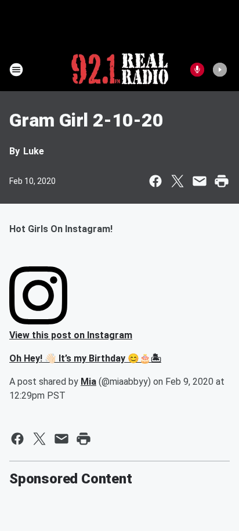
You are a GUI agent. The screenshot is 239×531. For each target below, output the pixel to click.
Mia (88, 381)
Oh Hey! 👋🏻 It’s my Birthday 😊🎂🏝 (85, 358)
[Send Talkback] (197, 70)
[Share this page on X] (177, 181)
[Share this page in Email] (199, 181)
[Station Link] (120, 69)
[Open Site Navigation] (16, 70)
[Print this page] (221, 181)
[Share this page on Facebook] (155, 181)
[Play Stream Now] (220, 70)
